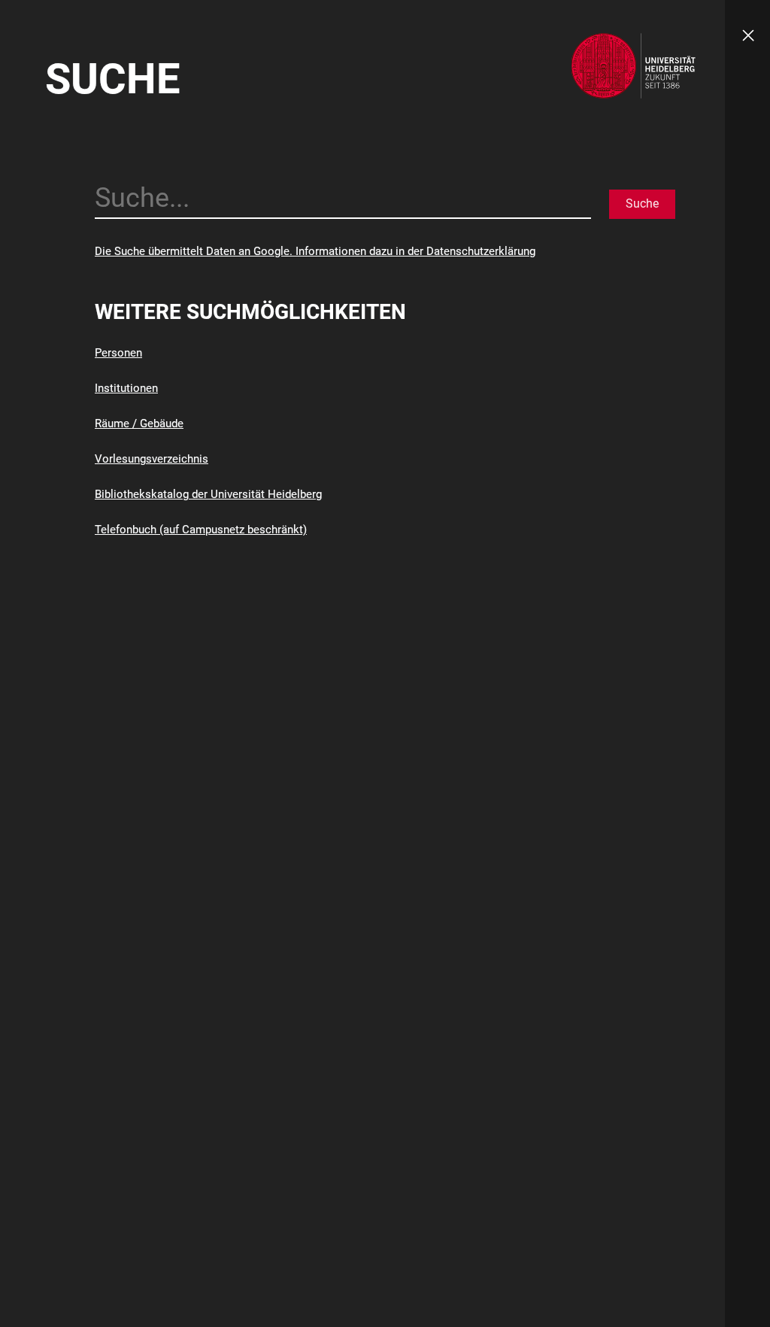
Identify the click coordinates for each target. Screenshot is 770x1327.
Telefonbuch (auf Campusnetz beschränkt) (201, 529)
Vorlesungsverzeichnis (151, 459)
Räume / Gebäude (139, 423)
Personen (118, 353)
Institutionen (126, 388)
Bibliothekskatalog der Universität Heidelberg (208, 494)
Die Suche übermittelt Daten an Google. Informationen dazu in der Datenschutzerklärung (315, 251)
